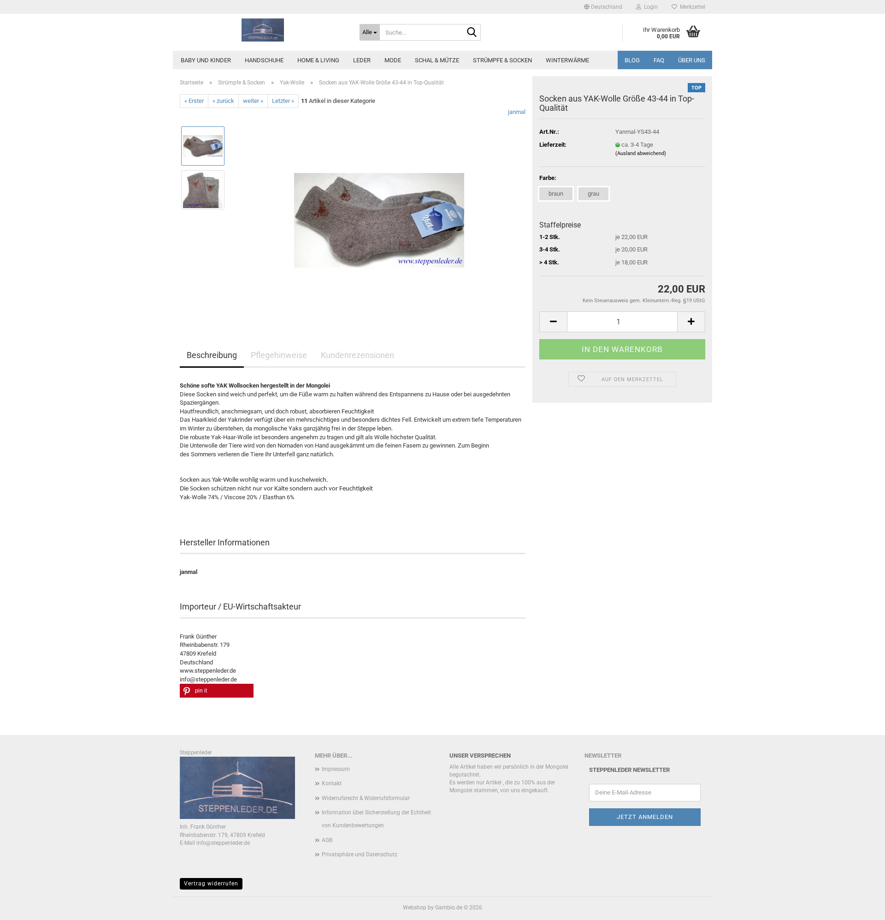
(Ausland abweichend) (640, 153)
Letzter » (283, 100)
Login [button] (649, 7)
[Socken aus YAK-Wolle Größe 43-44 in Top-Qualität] (379, 211)
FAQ (659, 60)
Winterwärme (567, 60)
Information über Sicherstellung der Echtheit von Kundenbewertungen (376, 819)
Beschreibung (212, 355)
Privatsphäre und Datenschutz (359, 854)
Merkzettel (691, 7)
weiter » (253, 100)
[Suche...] (472, 32)
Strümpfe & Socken (502, 60)
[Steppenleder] (263, 30)
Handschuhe (264, 60)
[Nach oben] (859, 906)
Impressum (336, 769)
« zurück (223, 100)
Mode (392, 60)
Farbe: (547, 177)
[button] (603, 7)
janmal (516, 111)
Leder (362, 60)
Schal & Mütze (437, 60)
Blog (632, 60)
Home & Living (318, 60)
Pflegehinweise (279, 355)
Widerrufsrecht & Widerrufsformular (366, 798)
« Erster (194, 100)
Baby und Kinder (206, 60)
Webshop (414, 907)
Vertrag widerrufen (211, 883)
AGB (327, 840)
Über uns (691, 60)
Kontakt (332, 783)
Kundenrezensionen (357, 355)
